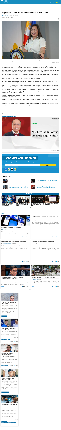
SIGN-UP (48, 165)
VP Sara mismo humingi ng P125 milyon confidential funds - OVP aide (12, 278)
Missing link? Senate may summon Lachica (7, 379)
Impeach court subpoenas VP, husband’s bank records (8, 329)
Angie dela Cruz (8, 243)
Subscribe (58, 2)
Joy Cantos (4, 243)
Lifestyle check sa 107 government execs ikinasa (14, 241)
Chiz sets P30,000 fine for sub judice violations (8, 303)
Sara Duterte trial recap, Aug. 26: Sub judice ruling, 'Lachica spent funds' (9, 406)
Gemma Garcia (4, 229)
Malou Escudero (5, 15)
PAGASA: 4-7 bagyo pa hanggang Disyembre (43, 277)
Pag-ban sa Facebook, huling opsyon (11, 227)
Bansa (4, 10)
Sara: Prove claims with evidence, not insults (7, 354)
